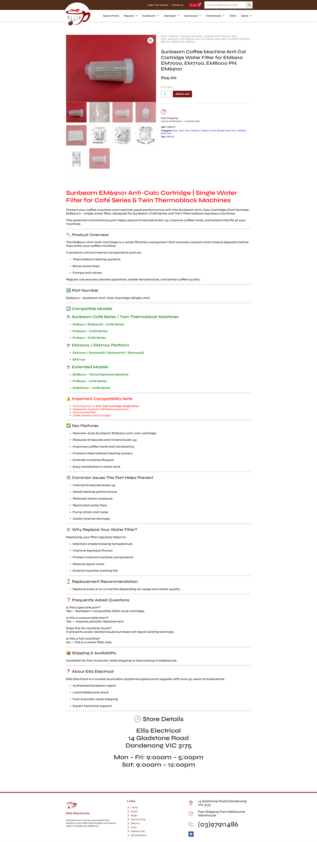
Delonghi (170, 15)
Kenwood (190, 15)
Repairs (129, 15)
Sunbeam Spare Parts (191, 36)
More (244, 15)
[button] (150, 40)
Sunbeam (149, 15)
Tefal (232, 15)
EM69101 (170, 136)
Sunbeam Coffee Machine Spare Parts (218, 130)
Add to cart (182, 94)
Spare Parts (111, 15)
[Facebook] (191, 834)
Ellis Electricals (78, 813)
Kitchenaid (213, 15)
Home (164, 36)
